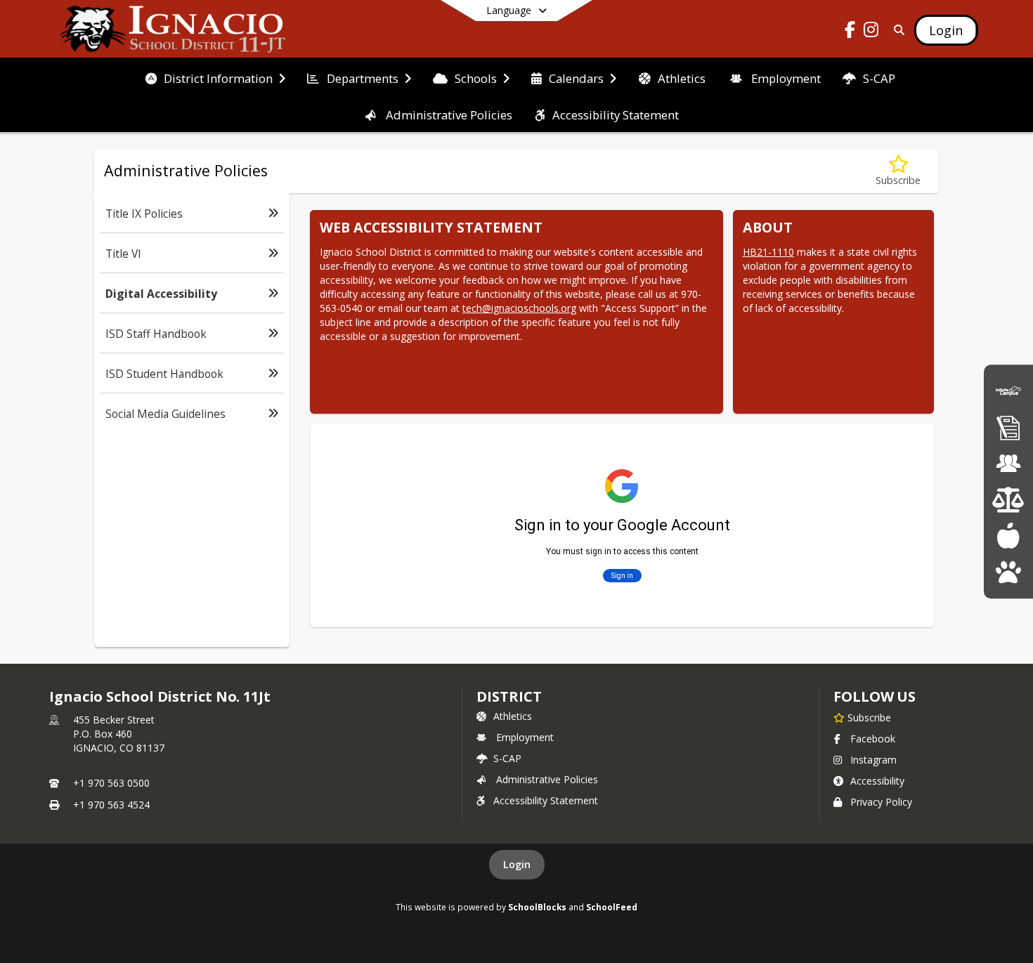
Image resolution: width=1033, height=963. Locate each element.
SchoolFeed (611, 906)
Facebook (872, 738)
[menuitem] (215, 77)
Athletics (512, 716)
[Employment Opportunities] (1008, 463)
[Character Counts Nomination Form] (1008, 571)
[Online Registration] (1008, 427)
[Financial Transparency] (1008, 500)
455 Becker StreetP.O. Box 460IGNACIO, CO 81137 (118, 733)
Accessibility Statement (545, 800)
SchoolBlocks (537, 906)
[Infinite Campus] (1008, 391)
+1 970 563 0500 (111, 783)
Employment (525, 737)
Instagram (873, 759)
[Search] (896, 30)
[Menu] (1008, 535)
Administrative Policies (547, 779)
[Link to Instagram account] (870, 32)
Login (517, 864)
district (508, 696)
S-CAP (507, 758)
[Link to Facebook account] (849, 32)
